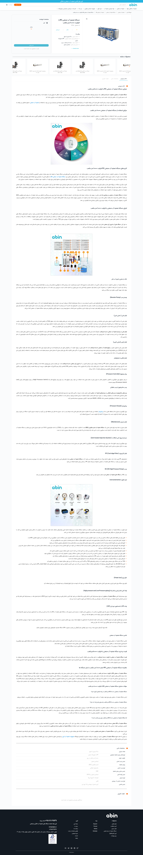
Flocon (95, 826)
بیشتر (31, 27)
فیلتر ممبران (113, 829)
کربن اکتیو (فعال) (112, 833)
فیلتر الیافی (114, 824)
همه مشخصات (76, 48)
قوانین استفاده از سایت (73, 831)
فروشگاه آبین (129, 12)
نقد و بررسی (124, 79)
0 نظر (68, 30)
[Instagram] (74, 848)
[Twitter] (77, 848)
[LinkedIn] (71, 848)
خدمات (76, 836)
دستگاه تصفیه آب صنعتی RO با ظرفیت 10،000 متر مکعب (83, 12)
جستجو (17, 5)
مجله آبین (76, 824)
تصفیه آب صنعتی (121, 12)
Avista (95, 829)
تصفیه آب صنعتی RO (100, 12)
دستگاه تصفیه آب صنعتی (111, 12)
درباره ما (76, 826)
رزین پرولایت (113, 836)
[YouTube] (65, 848)
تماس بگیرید (31, 45)
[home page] (132, 4)
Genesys (95, 831)
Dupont (95, 824)
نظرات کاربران (105, 79)
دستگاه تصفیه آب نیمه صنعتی (110, 831)
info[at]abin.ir (53, 827)
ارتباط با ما (10, 5)
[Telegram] (68, 848)
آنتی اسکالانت (113, 826)
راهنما (76, 838)
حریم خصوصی (75, 833)
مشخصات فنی (114, 79)
